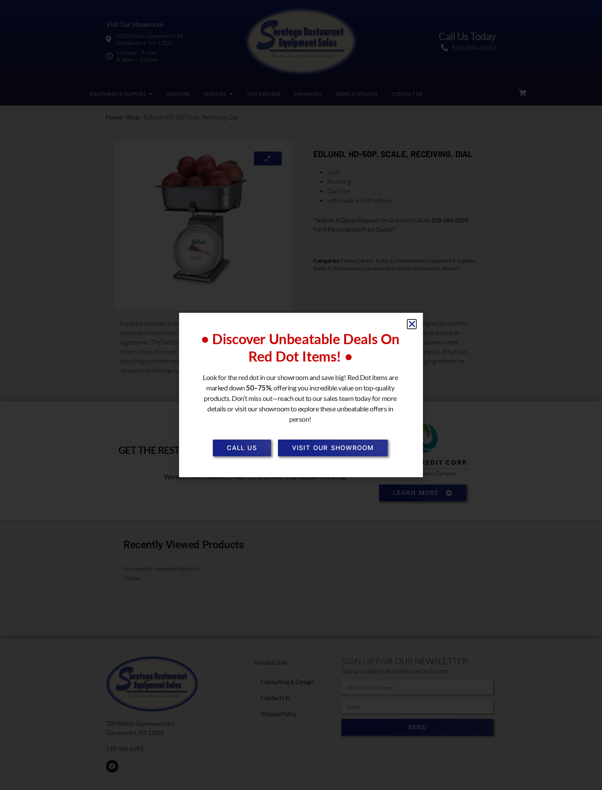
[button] (412, 324)
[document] (301, 395)
